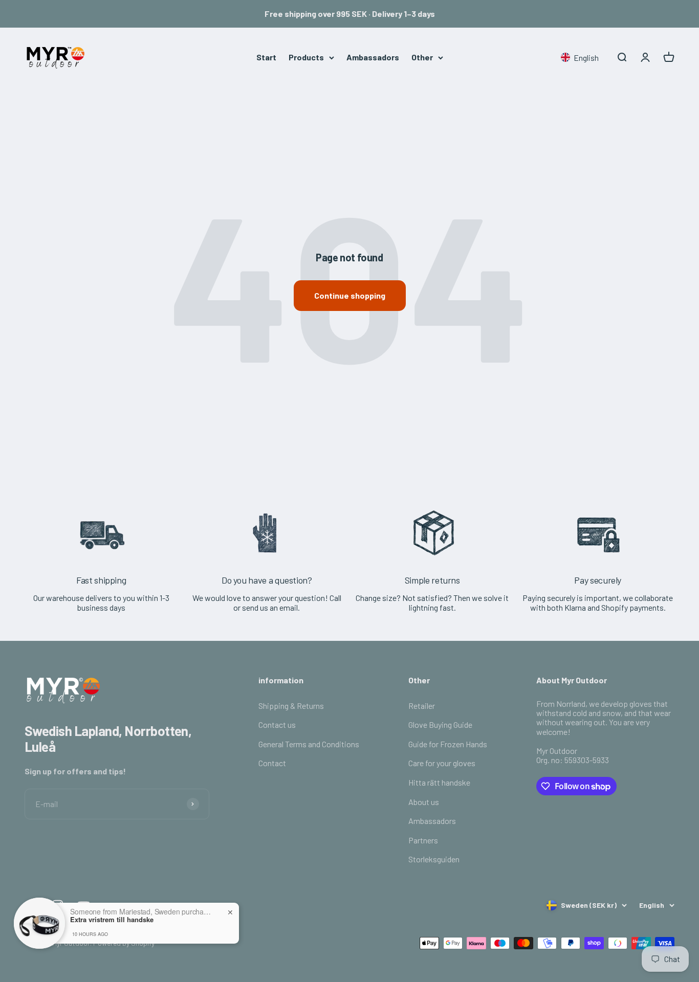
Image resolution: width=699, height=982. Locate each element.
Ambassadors (372, 57)
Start (266, 57)
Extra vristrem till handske (112, 918)
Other (422, 57)
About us (423, 802)
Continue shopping (349, 295)
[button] (582, 57)
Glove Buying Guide (440, 724)
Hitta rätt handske (439, 782)
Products (306, 57)
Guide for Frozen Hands (447, 744)
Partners (423, 840)
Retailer (421, 705)
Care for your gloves (441, 763)
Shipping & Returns (291, 705)
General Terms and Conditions (308, 744)
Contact (272, 763)
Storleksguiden (434, 859)
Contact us (277, 724)
